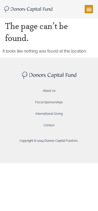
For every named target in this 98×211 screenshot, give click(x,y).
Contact (49, 125)
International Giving (49, 114)
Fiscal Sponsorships (49, 102)
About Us (49, 90)
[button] (89, 9)
